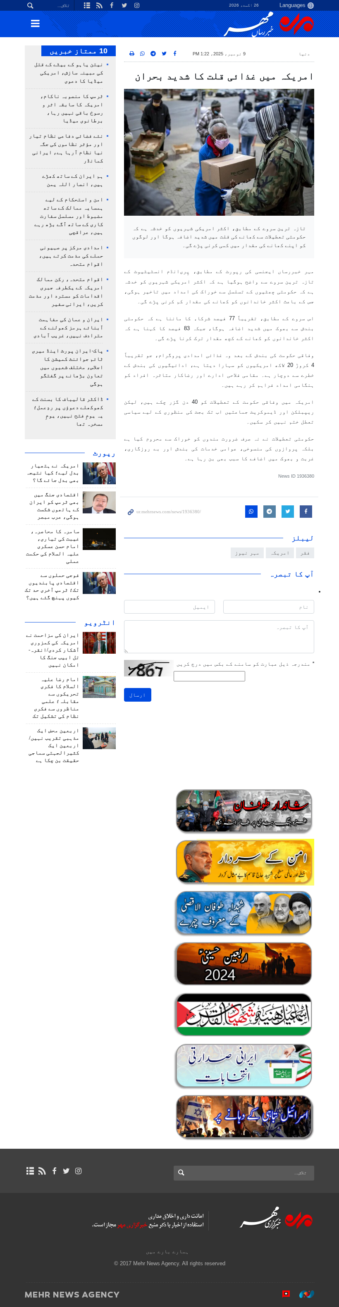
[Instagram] (78, 1171)
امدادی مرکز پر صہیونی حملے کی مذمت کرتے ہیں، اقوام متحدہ (71, 256)
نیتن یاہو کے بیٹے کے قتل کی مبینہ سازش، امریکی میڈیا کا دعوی (68, 73)
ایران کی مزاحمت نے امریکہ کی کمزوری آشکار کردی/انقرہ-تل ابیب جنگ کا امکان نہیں (52, 650)
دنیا (304, 53)
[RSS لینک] (42, 1171)
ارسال (137, 695)
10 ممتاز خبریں (78, 51)
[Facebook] (54, 1171)
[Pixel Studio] (282, 1294)
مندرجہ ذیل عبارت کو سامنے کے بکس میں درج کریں (245, 664)
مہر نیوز (247, 553)
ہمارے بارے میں (167, 1251)
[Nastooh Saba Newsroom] (302, 1294)
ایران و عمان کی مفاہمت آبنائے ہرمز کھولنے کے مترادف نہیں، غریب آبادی (68, 328)
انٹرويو (100, 622)
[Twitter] (66, 1171)
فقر (305, 553)
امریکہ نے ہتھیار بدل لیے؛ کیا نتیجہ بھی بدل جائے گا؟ (52, 473)
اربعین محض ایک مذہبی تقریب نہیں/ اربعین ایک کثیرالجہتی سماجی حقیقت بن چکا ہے (54, 745)
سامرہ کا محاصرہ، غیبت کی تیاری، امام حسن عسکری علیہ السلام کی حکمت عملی (52, 546)
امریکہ (280, 553)
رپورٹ (104, 453)
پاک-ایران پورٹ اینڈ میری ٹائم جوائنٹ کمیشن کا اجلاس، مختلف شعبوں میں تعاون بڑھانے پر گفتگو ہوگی (67, 367)
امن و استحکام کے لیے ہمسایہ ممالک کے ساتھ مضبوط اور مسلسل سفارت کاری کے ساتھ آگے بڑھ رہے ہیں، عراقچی (68, 216)
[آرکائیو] (30, 1171)
